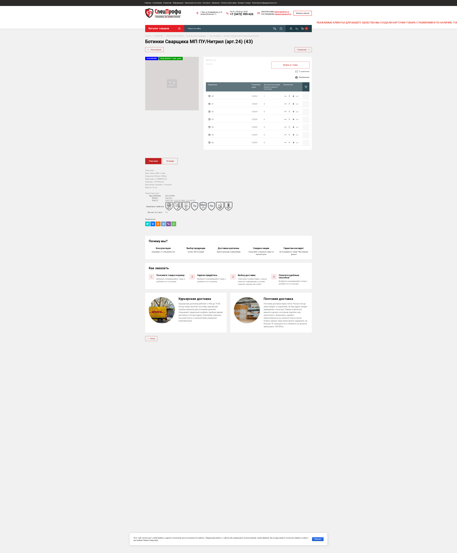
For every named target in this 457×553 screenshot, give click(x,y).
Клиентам (167, 3)
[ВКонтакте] (152, 224)
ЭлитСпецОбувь (215, 36)
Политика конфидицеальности (264, 3)
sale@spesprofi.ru (281, 12)
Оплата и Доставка (228, 3)
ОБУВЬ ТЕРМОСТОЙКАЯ (175, 36)
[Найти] (282, 28)
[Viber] (168, 224)
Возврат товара (244, 3)
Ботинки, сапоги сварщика (196, 36)
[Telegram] (163, 224)
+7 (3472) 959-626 (241, 14)
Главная (148, 3)
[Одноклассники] (158, 224)
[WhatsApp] (173, 224)
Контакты (206, 3)
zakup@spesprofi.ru (283, 14)
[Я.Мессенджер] (147, 224)
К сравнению (304, 71)
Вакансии (216, 3)
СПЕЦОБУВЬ (158, 36)
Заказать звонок (302, 13)
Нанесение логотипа (193, 3)
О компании (157, 3)
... (278, 3)
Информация (178, 3)
